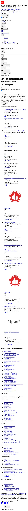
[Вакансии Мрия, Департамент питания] (15, 322)
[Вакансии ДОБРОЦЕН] (15, 197)
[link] (3, 27)
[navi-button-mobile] (2, 35)
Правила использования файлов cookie (10, 12)
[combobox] (7, 48)
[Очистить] (3, 52)
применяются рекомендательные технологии (13, 494)
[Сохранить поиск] (2, 55)
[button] (2, 30)
